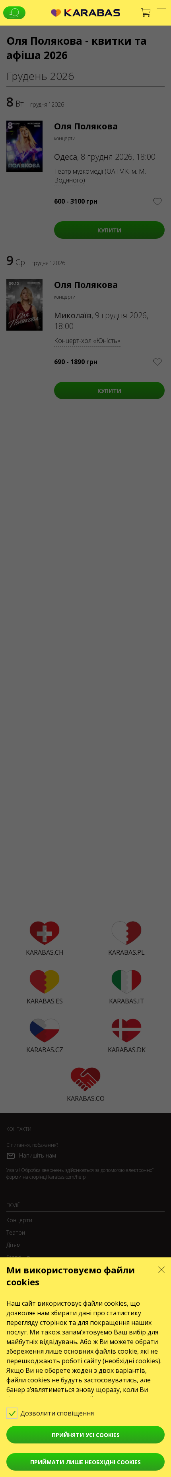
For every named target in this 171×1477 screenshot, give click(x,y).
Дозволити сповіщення (57, 1413)
